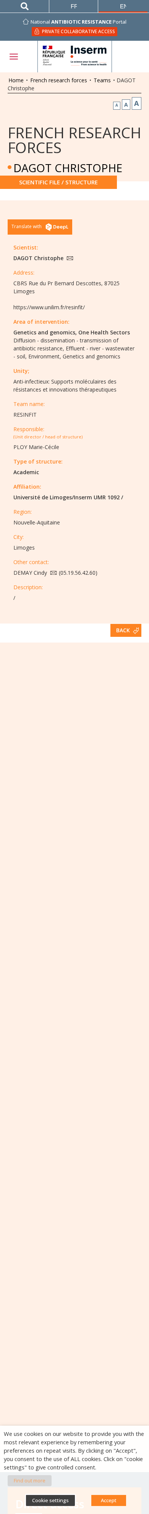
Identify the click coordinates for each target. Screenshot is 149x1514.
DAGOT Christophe (39, 258)
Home (16, 80)
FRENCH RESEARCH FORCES (74, 139)
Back (123, 630)
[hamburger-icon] (13, 56)
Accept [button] (109, 1500)
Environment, (44, 356)
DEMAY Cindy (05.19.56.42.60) (55, 572)
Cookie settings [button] (50, 1500)
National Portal (78, 22)
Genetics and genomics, (45, 332)
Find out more (29, 1480)
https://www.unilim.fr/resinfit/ (49, 307)
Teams (102, 80)
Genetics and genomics (91, 356)
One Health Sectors (104, 332)
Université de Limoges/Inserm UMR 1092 (66, 497)
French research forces (58, 80)
